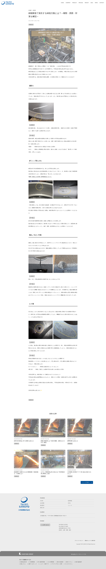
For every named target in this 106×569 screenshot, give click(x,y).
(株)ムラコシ (23, 563)
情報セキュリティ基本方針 (90, 540)
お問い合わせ (46, 524)
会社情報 (42, 503)
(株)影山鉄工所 (23, 561)
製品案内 (42, 505)
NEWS (96, 2)
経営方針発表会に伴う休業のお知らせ (24, 441)
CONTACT (102, 2)
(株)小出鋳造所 (60, 561)
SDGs (92, 2)
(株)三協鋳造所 (78, 561)
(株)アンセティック (33, 563)
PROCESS (81, 2)
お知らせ (31, 24)
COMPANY (68, 2)
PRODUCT (74, 2)
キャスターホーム (68, 563)
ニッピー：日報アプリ (44, 563)
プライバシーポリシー (79, 540)
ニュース (70, 505)
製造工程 (42, 507)
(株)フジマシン (69, 561)
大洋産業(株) (32, 561)
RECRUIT (87, 2)
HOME (62, 2)
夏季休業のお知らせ (72, 441)
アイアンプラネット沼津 (57, 563)
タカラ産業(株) (51, 561)
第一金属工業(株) (41, 561)
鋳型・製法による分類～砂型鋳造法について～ (40, 176)
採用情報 (70, 500)
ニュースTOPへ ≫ (87, 482)
